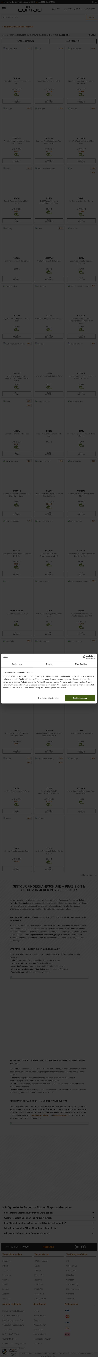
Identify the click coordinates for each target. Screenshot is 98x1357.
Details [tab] (49, 664)
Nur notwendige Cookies (48, 698)
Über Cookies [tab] (81, 664)
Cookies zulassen (80, 698)
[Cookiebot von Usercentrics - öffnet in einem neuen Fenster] (84, 657)
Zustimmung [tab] (17, 664)
